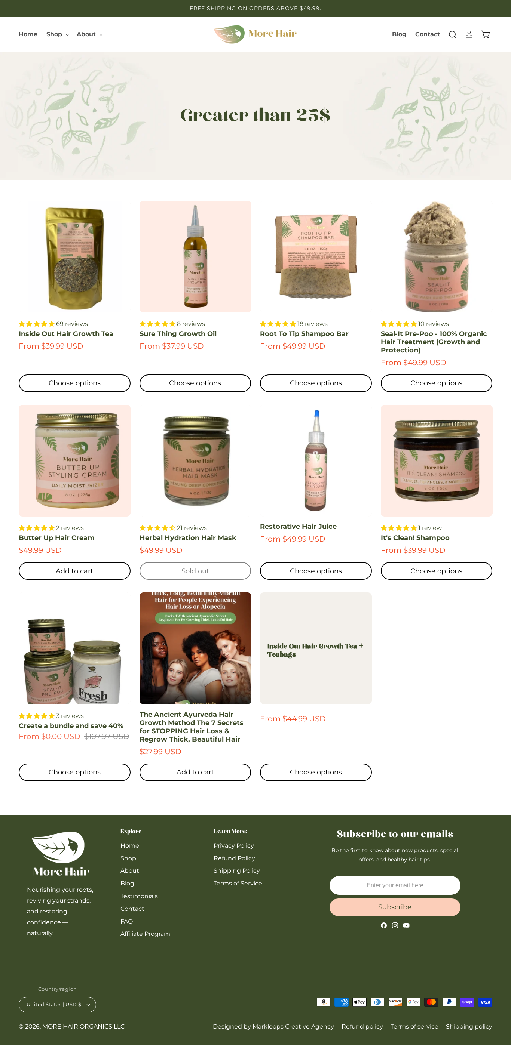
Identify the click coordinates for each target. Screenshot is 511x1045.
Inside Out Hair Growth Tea (66, 334)
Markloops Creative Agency (293, 1026)
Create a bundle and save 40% (71, 726)
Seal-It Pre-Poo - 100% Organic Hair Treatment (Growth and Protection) (434, 342)
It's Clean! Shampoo (415, 538)
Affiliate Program (145, 934)
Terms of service (414, 1026)
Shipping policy (469, 1026)
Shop (128, 858)
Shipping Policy (237, 871)
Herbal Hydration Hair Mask (188, 538)
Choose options (75, 383)
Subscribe (394, 907)
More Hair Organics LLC (83, 1026)
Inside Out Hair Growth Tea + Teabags (315, 651)
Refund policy (362, 1026)
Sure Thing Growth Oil (178, 334)
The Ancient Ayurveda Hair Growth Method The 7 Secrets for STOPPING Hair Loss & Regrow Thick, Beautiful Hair (192, 726)
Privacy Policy (234, 845)
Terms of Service (238, 883)
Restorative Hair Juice (298, 526)
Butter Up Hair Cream (57, 538)
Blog (127, 883)
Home (129, 845)
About (129, 871)
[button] (57, 34)
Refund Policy (234, 858)
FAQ (126, 921)
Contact (132, 908)
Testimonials (139, 896)
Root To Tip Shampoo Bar (304, 334)
